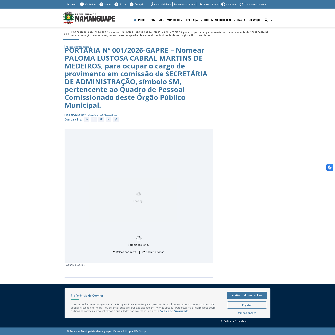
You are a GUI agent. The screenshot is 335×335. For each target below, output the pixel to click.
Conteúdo (88, 4)
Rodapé (137, 4)
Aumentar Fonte (186, 4)
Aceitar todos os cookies (247, 295)
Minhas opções (247, 313)
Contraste (231, 4)
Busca (121, 4)
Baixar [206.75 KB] (75, 265)
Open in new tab (154, 252)
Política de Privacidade (235, 321)
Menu (106, 4)
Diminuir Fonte (210, 4)
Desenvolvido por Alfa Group (129, 331)
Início (142, 20)
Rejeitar (247, 305)
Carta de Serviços (249, 20)
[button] (267, 20)
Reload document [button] (126, 252)
